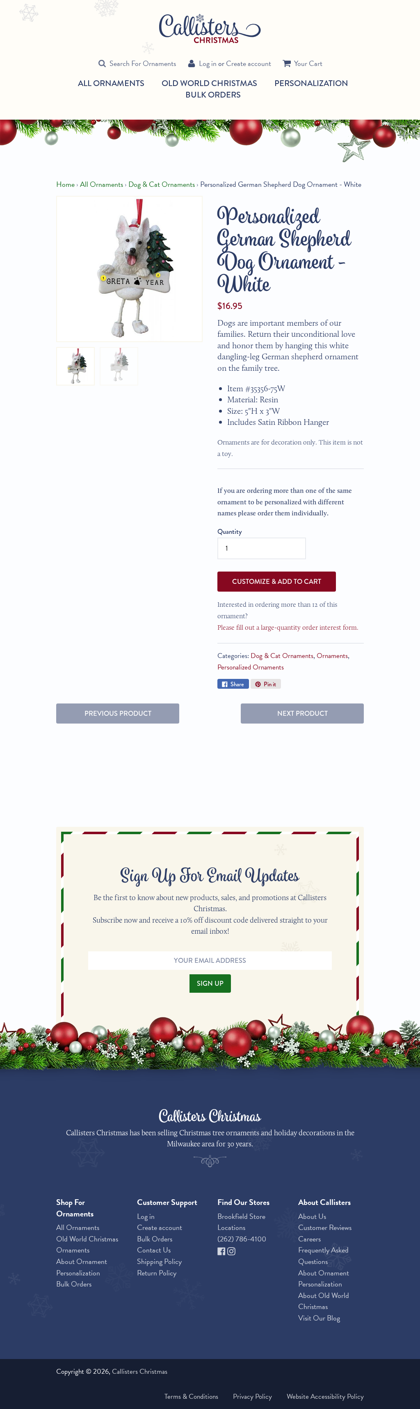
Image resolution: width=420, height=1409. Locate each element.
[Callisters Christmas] (210, 28)
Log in (208, 63)
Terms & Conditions (191, 1396)
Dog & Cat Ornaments (161, 184)
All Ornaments (111, 83)
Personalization (311, 83)
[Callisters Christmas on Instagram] (231, 1249)
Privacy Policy (252, 1396)
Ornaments (332, 656)
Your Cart (308, 63)
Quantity (229, 531)
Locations (231, 1227)
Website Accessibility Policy (325, 1396)
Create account (248, 63)
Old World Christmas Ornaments (87, 1244)
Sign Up (210, 983)
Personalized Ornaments (250, 667)
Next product (302, 713)
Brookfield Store (241, 1216)
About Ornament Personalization (81, 1267)
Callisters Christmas (139, 1371)
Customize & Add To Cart (276, 581)
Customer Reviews (325, 1227)
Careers (309, 1238)
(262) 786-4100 (241, 1238)
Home (65, 184)
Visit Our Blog (319, 1317)
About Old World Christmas (323, 1301)
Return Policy (156, 1272)
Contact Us (154, 1249)
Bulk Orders (213, 94)
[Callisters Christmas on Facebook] (222, 1249)
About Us (312, 1216)
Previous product (117, 713)
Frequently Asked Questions (323, 1255)
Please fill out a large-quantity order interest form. (287, 627)
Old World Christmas (209, 83)
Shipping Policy (159, 1261)
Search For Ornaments (143, 63)
